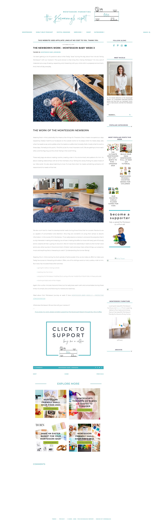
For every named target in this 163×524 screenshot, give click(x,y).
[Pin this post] (95, 367)
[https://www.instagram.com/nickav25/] (121, 45)
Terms (54, 519)
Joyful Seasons (63, 32)
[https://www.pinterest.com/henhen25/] (117, 45)
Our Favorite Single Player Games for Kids (113, 201)
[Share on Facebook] (97, 367)
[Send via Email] (101, 367)
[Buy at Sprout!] (119, 338)
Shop (89, 32)
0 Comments (38, 367)
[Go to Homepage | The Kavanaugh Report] (81, 27)
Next (35, 374)
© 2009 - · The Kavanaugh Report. (81, 519)
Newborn (57, 52)
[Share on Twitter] (99, 367)
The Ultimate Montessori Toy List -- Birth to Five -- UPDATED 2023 (113, 158)
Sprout (119, 308)
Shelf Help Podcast (44, 32)
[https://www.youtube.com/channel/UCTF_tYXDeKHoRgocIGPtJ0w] (125, 45)
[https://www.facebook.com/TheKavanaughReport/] (113, 45)
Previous (100, 374)
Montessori (27, 32)
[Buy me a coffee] (68, 339)
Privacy (62, 519)
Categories (99, 32)
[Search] (129, 115)
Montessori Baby (47, 52)
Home (67, 374)
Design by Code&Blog (103, 519)
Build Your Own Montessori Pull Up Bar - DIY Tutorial (126, 159)
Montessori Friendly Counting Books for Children (125, 180)
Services (77, 32)
